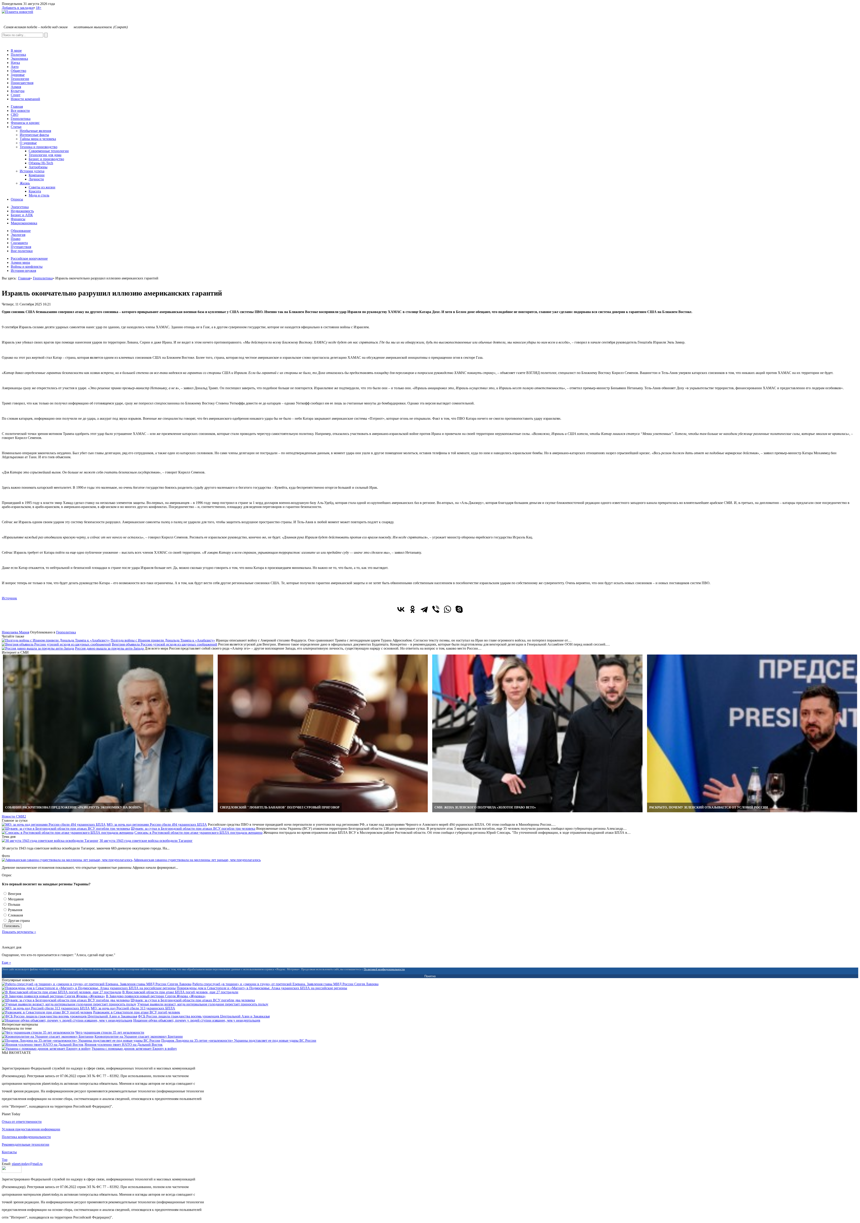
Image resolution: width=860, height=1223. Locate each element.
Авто (15, 67)
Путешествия (21, 247)
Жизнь (25, 183)
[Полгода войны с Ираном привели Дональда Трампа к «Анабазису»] (56, 640)
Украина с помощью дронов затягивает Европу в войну (134, 1048)
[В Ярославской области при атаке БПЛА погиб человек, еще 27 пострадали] (61, 992)
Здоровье (18, 75)
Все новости (20, 110)
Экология (18, 235)
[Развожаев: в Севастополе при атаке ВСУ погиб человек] (47, 1012)
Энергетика (20, 207)
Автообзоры (38, 167)
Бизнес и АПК (22, 215)
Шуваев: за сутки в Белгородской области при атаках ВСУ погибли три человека (193, 828)
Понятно (430, 976)
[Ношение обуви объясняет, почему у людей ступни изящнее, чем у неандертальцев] (67, 1020)
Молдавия (15, 899)
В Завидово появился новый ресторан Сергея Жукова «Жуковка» (156, 996)
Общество (18, 71)
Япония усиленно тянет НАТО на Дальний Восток (123, 1044)
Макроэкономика (24, 223)
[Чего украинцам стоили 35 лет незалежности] (38, 1032)
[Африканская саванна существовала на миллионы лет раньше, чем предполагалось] (67, 860)
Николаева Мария (15, 632)
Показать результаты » (19, 932)
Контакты (9, 1152)
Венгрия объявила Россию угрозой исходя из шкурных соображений (164, 644)
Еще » (6, 962)
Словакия (15, 915)
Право (15, 239)
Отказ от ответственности (22, 1122)
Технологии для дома (45, 155)
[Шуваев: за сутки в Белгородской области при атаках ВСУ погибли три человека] (66, 828)
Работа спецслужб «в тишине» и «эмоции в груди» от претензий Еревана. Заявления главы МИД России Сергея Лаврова (285, 984)
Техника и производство (38, 147)
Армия (16, 87)
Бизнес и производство (46, 159)
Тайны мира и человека (38, 139)
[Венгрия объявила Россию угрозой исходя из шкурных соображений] (56, 644)
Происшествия (22, 83)
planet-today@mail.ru (27, 1164)
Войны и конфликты (27, 266)
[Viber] (435, 609)
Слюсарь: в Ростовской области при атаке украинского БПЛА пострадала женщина (198, 832)
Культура (17, 91)
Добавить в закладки (18, 8)
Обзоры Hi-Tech (41, 163)
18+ (38, 8)
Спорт (15, 95)
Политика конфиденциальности (26, 1137)
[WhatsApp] (447, 609)
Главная (17, 106)
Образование (21, 231)
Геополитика (20, 119)
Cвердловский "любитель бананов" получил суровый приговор (280, 807)
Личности (36, 179)
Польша (13, 904)
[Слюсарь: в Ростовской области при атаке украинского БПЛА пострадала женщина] (67, 832)
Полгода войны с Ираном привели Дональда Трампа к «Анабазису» (163, 640)
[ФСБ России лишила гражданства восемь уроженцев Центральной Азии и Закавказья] (69, 1016)
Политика (18, 54)
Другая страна (18, 921)
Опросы (17, 199)
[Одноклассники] (412, 609)
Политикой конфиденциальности (384, 969)
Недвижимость (22, 211)
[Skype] (459, 609)
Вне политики (22, 251)
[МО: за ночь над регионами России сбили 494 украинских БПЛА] (54, 824)
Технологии (20, 79)
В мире (16, 50)
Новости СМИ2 (14, 816)
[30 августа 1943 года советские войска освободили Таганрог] (50, 841)
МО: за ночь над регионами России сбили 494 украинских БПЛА (157, 824)
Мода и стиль (39, 195)
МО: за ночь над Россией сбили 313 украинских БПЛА (133, 1008)
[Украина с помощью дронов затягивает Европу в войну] (46, 1048)
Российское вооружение (29, 258)
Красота (35, 191)
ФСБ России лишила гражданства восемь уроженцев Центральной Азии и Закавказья (204, 1016)
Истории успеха (32, 171)
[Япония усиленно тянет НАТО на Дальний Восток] (43, 1044)
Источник (9, 598)
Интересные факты (34, 135)
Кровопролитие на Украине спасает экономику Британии (139, 1036)
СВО (14, 115)
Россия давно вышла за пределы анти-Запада (109, 648)
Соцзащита (19, 243)
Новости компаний (25, 99)
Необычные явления (35, 131)
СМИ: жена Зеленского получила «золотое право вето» (485, 807)
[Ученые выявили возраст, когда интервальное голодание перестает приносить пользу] (69, 1004)
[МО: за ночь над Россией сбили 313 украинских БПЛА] (46, 1008)
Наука (15, 63)
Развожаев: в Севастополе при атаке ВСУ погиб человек (136, 1012)
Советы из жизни (42, 187)
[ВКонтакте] (401, 609)
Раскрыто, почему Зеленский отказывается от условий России (708, 807)
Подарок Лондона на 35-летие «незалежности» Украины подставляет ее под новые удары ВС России (238, 1040)
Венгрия (14, 894)
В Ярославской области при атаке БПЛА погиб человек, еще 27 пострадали (180, 992)
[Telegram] (424, 609)
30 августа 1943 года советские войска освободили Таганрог (146, 841)
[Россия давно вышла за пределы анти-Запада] (38, 648)
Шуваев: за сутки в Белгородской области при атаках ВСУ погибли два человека (193, 1000)
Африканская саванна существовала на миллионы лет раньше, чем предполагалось (197, 860)
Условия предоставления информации (31, 1129)
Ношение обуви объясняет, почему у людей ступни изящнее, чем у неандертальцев (196, 1020)
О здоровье (28, 143)
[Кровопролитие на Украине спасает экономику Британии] (48, 1036)
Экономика (19, 59)
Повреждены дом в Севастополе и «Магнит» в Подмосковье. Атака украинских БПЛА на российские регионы (262, 988)
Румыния (14, 910)
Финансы (18, 219)
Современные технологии (49, 151)
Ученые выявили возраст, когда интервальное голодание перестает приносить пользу (202, 1004)
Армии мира (20, 262)
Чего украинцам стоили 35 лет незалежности (109, 1032)
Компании (37, 175)
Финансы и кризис (25, 123)
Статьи (16, 127)
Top (4, 1160)
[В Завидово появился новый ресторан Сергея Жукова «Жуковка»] (53, 996)
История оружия (23, 270)
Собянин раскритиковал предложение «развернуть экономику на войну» (73, 807)
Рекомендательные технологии (25, 1144)
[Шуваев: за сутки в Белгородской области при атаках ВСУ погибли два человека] (66, 1000)
